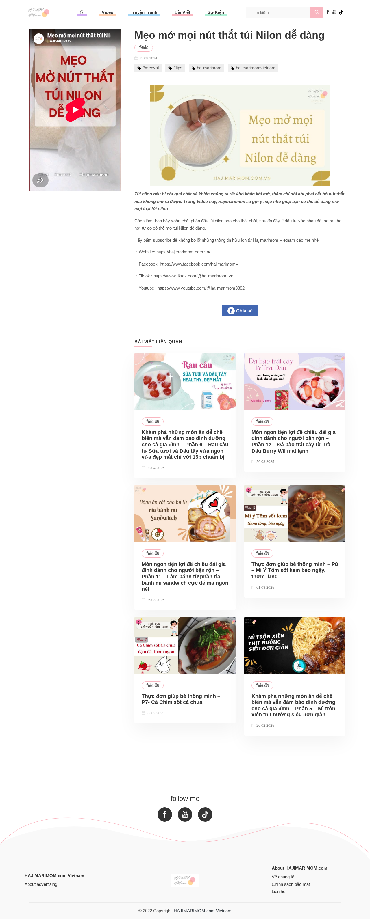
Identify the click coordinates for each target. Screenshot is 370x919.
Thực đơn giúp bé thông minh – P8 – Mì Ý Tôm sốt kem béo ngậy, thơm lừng (294, 570)
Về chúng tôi (283, 876)
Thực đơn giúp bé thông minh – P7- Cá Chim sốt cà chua (181, 699)
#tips (177, 67)
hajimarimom (209, 67)
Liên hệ (278, 891)
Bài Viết (182, 12)
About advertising (41, 884)
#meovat (151, 67)
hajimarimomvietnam (255, 67)
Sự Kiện (216, 12)
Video (107, 12)
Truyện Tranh (144, 12)
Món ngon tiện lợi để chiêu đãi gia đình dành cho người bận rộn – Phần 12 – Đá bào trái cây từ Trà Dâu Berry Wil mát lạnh (293, 441)
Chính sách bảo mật (291, 884)
